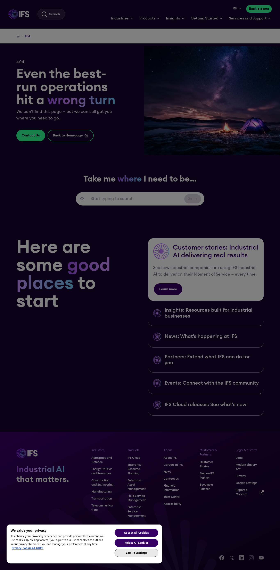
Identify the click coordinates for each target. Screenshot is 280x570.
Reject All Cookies (136, 543)
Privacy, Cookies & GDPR (27, 548)
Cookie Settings (136, 553)
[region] (84, 543)
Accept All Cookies (136, 533)
